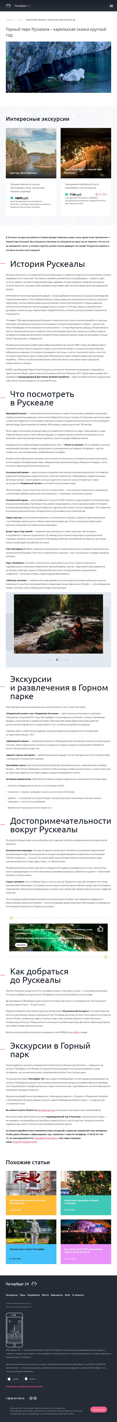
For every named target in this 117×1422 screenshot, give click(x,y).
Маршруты (57, 1294)
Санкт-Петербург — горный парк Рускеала (83, 171)
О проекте (78, 1294)
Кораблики (33, 1294)
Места (45, 1294)
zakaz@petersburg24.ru (46, 1138)
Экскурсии (12, 1294)
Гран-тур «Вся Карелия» (23, 172)
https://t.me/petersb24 (25, 1141)
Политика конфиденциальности (18, 1307)
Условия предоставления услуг (18, 1303)
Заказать (21, 945)
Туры (22, 1294)
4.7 (100, 194)
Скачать (16, 1379)
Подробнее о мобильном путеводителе (24, 1386)
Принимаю (98, 1409)
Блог (67, 1294)
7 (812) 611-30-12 (15, 1398)
